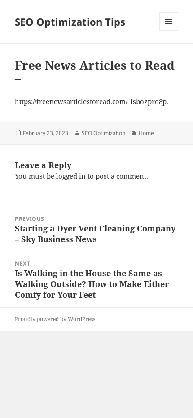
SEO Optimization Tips (70, 21)
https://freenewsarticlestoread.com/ (71, 101)
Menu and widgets (169, 30)
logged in (71, 175)
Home (146, 133)
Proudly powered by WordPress (55, 319)
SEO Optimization (103, 133)
